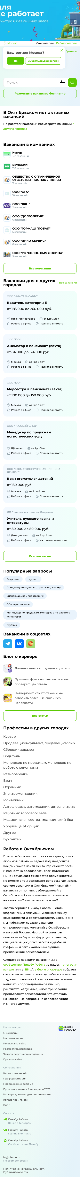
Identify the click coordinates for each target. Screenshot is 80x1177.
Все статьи (40, 716)
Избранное (69, 51)
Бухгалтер (12, 839)
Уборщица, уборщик (21, 826)
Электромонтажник (20, 794)
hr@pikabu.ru (11, 1157)
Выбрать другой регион (43, 60)
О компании (11, 1032)
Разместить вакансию (17, 1048)
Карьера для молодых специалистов (27, 1094)
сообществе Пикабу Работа (24, 964)
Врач (7, 780)
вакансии (40, 556)
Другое (9, 833)
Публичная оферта (15, 1172)
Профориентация (14, 1078)
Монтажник (13, 800)
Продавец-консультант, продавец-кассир (34, 587)
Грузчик (12, 624)
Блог (6, 1105)
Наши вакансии (13, 1038)
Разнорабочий (16, 774)
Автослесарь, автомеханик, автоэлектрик (39, 807)
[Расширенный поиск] (62, 82)
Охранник (12, 787)
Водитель (13, 579)
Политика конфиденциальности (24, 1168)
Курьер (33, 579)
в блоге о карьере (48, 969)
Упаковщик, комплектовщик (25, 595)
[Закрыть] (62, 50)
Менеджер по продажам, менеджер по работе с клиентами (38, 614)
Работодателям (66, 43)
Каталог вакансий (14, 1073)
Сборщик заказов (18, 604)
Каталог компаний (15, 1099)
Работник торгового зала (25, 813)
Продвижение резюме (18, 1083)
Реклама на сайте (14, 1043)
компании (40, 268)
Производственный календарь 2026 (26, 1089)
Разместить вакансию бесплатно (40, 93)
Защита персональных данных (23, 1054)
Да (15, 60)
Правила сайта (12, 1059)
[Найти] (72, 82)
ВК (27, 969)
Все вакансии (68, 282)
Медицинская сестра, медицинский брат (39, 820)
